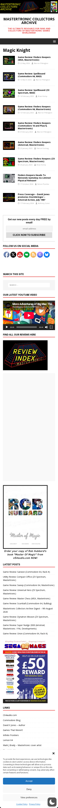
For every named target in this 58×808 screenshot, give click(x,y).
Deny (29, 789)
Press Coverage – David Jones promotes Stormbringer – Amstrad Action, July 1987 (34, 197)
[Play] (6, 327)
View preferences (29, 797)
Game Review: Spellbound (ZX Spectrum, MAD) (33, 91)
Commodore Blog (11, 720)
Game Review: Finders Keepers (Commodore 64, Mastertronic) (34, 108)
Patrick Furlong (43, 148)
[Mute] (46, 327)
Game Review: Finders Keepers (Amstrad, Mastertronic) (34, 143)
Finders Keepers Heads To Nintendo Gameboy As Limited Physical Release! (34, 178)
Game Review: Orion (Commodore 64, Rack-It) (25, 633)
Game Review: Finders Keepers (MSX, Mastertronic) (34, 58)
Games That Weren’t (13, 730)
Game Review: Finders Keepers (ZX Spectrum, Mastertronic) (36, 160)
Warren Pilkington (41, 63)
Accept (29, 781)
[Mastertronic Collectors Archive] (29, 11)
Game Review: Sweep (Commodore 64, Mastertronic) (28, 585)
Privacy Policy (34, 804)
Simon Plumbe (43, 184)
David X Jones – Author (14, 725)
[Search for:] (29, 285)
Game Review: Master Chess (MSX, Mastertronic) (26, 598)
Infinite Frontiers (11, 735)
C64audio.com (10, 715)
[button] (53, 753)
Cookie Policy (22, 804)
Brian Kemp (42, 96)
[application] (29, 315)
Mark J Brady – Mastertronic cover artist (22, 745)
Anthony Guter (44, 203)
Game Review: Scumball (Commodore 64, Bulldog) (27, 603)
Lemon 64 (8, 740)
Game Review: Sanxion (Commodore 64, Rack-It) (26, 571)
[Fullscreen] (51, 327)
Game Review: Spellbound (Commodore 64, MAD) (31, 75)
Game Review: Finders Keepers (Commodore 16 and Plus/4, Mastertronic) (34, 126)
